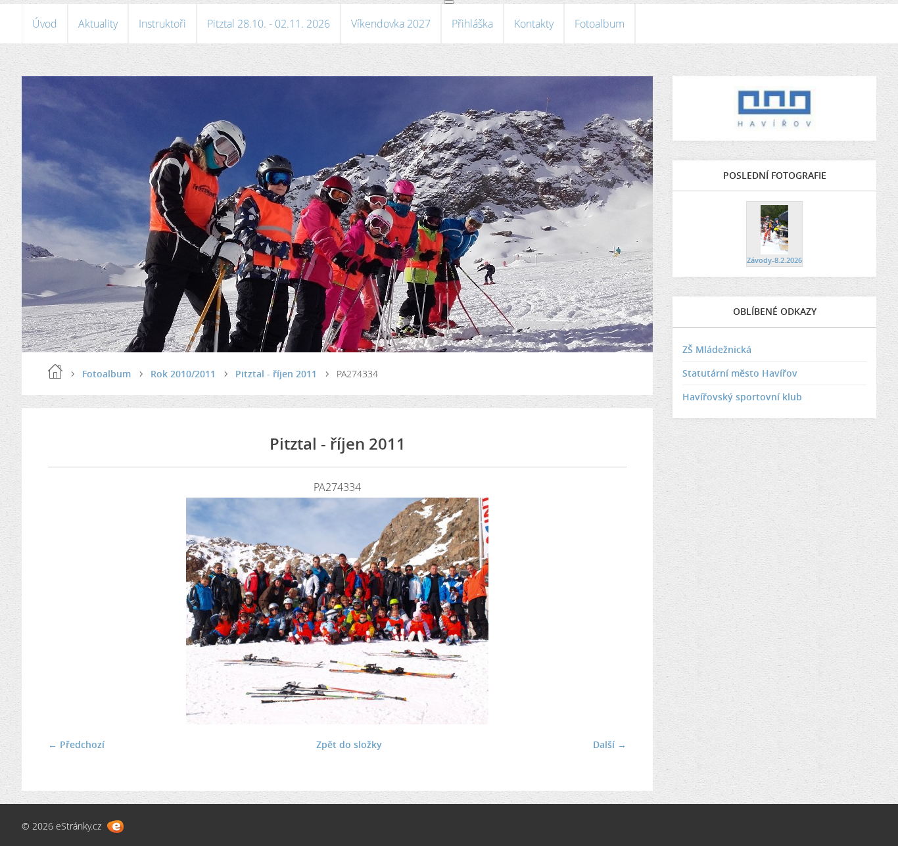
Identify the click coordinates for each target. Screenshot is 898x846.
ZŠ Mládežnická (716, 349)
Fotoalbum (600, 23)
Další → (609, 744)
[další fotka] (605, 611)
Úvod (44, 23)
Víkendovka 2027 (391, 23)
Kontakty (534, 23)
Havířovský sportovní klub (742, 396)
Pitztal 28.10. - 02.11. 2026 (268, 23)
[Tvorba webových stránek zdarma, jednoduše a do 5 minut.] (115, 826)
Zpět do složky (349, 744)
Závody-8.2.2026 (774, 260)
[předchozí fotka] (69, 611)
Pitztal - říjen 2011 (276, 373)
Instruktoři (162, 23)
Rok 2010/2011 (183, 373)
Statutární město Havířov (739, 373)
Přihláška (472, 23)
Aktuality (98, 23)
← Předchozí (76, 744)
